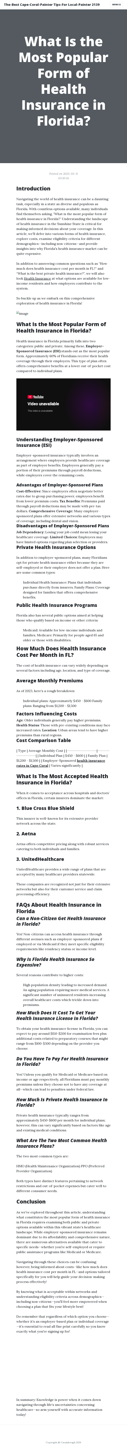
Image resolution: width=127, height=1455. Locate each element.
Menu (115, 4)
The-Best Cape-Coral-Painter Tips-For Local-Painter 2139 (52, 4)
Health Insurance (37, 278)
